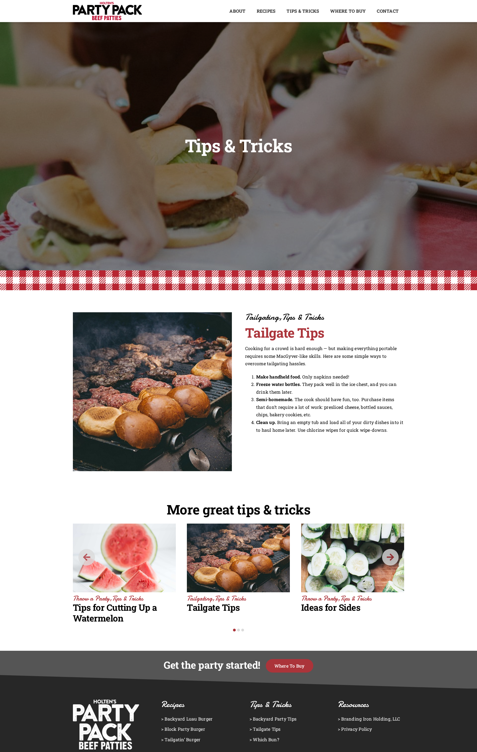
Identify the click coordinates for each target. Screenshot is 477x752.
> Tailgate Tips (265, 729)
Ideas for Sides (331, 607)
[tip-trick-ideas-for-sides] (352, 526)
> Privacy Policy (355, 729)
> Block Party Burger (183, 729)
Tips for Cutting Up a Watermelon (115, 612)
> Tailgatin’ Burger (181, 739)
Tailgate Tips (213, 607)
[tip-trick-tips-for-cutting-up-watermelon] (124, 526)
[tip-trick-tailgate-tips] (238, 526)
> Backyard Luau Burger (187, 719)
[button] (234, 630)
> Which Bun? (264, 739)
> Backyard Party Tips (273, 719)
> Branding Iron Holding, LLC (369, 719)
